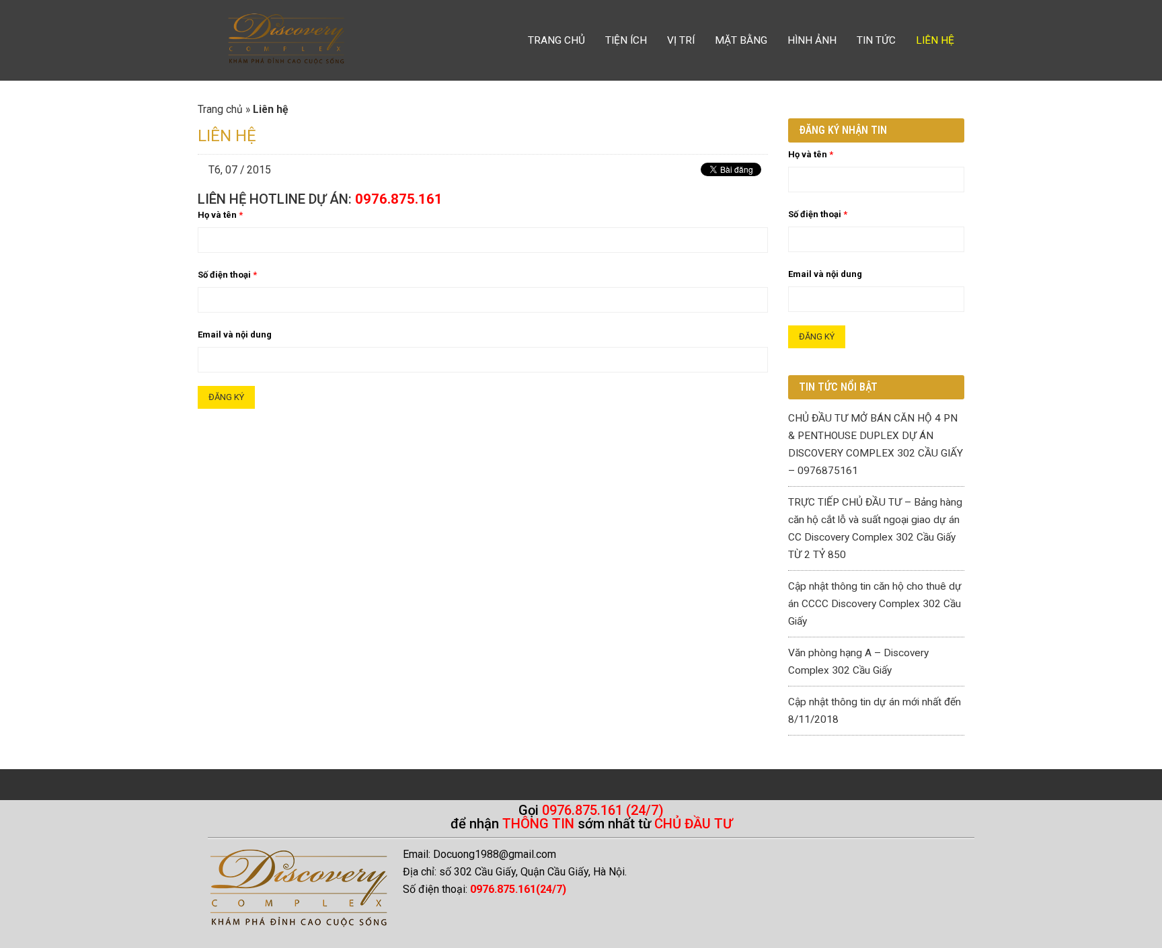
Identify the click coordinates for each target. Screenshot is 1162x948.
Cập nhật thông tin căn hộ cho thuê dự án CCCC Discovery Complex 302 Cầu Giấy (875, 603)
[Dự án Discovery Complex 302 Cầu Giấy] (286, 40)
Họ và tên (220, 215)
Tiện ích (626, 40)
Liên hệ (935, 40)
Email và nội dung (235, 334)
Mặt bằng (741, 40)
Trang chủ (556, 40)
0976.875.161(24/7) (518, 889)
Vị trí (681, 40)
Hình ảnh (812, 40)
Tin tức (876, 40)
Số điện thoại (227, 275)
